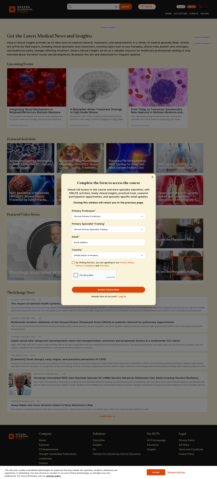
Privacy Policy (127, 262)
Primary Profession (84, 210)
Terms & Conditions (85, 265)
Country (77, 249)
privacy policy (53, 476)
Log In (122, 296)
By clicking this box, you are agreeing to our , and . (105, 264)
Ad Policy (104, 265)
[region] (108, 472)
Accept (156, 472)
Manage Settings (176, 472)
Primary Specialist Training (88, 223)
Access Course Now (108, 289)
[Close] (152, 177)
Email (75, 236)
